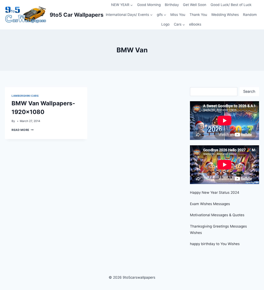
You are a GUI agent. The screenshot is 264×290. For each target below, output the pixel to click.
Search (249, 91)
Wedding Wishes (225, 15)
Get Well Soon (194, 5)
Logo (165, 24)
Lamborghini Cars (25, 95)
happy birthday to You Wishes (215, 244)
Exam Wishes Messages (210, 204)
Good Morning (149, 5)
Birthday (172, 5)
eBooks (195, 24)
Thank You (198, 15)
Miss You (177, 15)
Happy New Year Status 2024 (214, 192)
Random (250, 15)
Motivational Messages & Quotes (217, 215)
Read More (23, 129)
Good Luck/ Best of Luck (231, 5)
